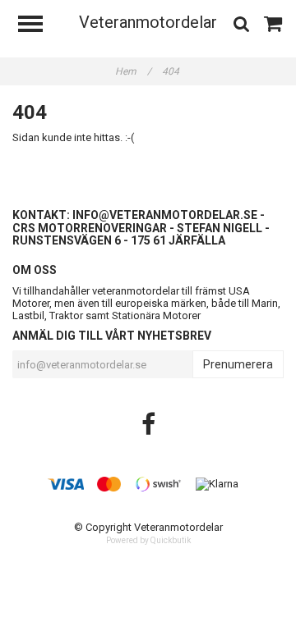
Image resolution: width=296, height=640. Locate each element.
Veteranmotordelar (148, 22)
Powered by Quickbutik (148, 540)
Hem (133, 71)
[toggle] (38, 25)
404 (172, 71)
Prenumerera (238, 364)
